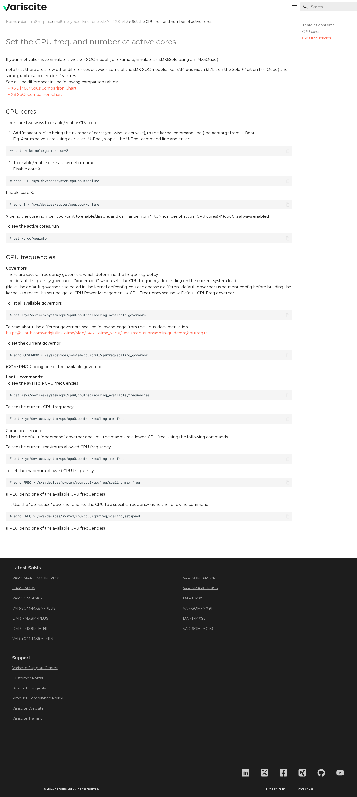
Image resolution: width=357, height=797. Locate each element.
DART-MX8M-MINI (29, 628)
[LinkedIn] (245, 772)
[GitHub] (321, 772)
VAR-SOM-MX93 (198, 628)
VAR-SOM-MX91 (197, 608)
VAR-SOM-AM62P (199, 578)
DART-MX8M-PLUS (30, 618)
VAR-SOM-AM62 (27, 598)
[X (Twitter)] (264, 772)
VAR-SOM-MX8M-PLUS (34, 608)
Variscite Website (28, 708)
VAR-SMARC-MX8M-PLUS (36, 578)
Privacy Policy (276, 788)
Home (11, 21)
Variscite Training (27, 718)
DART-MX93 (194, 618)
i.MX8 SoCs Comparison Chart (34, 94)
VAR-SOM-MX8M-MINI (33, 638)
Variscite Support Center (35, 667)
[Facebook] (283, 772)
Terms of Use (304, 788)
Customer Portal (27, 678)
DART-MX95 (23, 588)
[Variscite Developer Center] (25, 7)
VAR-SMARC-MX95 (200, 588)
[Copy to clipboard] (287, 151)
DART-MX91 (194, 598)
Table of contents (318, 25)
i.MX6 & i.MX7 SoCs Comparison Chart (41, 88)
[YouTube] (340, 772)
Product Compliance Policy (37, 698)
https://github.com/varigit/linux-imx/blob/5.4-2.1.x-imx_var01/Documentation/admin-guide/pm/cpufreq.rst (107, 333)
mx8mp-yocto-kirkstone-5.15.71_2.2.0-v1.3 (91, 21)
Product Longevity (29, 688)
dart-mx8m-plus (36, 21)
